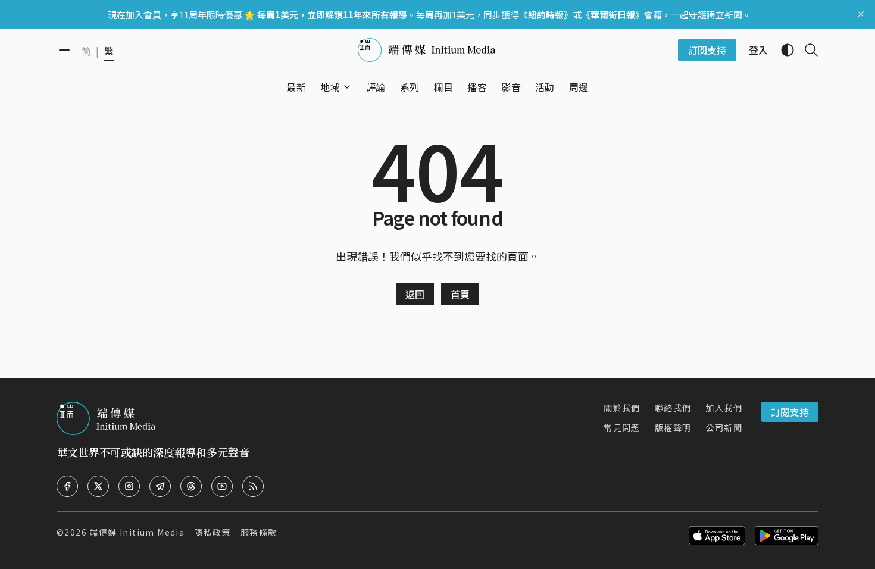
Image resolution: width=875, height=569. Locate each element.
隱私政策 (212, 532)
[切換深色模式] (783, 50)
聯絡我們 (673, 408)
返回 (414, 294)
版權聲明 (673, 427)
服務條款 (258, 532)
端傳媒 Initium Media (137, 532)
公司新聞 (723, 427)
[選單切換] (347, 87)
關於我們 (622, 408)
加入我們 (723, 408)
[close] (860, 14)
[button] (330, 86)
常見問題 (622, 427)
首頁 (460, 294)
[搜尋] (806, 50)
